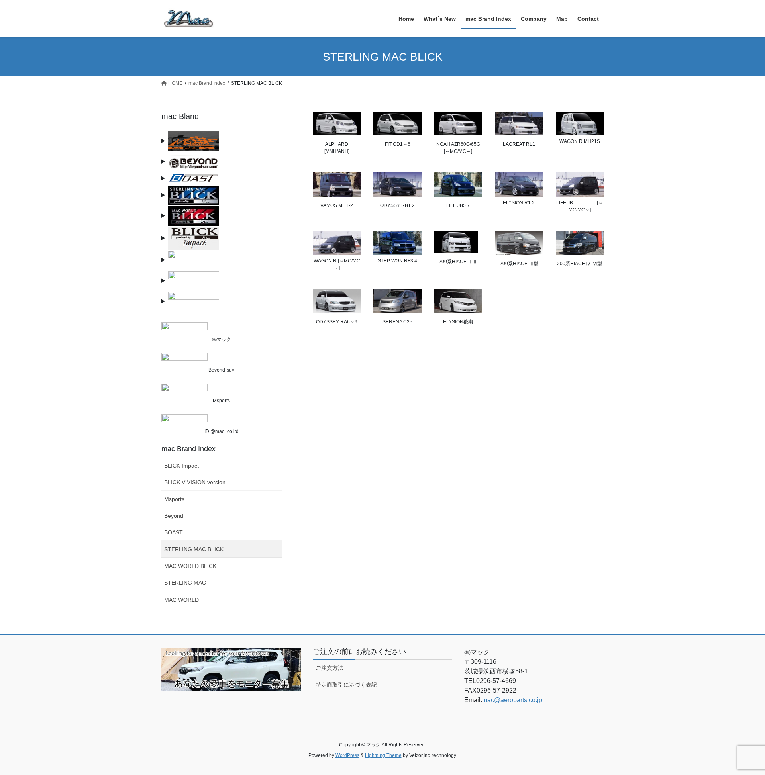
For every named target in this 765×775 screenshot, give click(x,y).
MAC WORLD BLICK (190, 566)
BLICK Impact (181, 465)
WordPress (347, 755)
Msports (174, 499)
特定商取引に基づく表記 (346, 684)
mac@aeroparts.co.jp (512, 700)
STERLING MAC (185, 582)
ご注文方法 (329, 668)
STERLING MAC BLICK (194, 549)
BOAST (173, 532)
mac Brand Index (188, 449)
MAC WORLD (181, 600)
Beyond (173, 516)
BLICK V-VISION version (195, 482)
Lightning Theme (383, 755)
